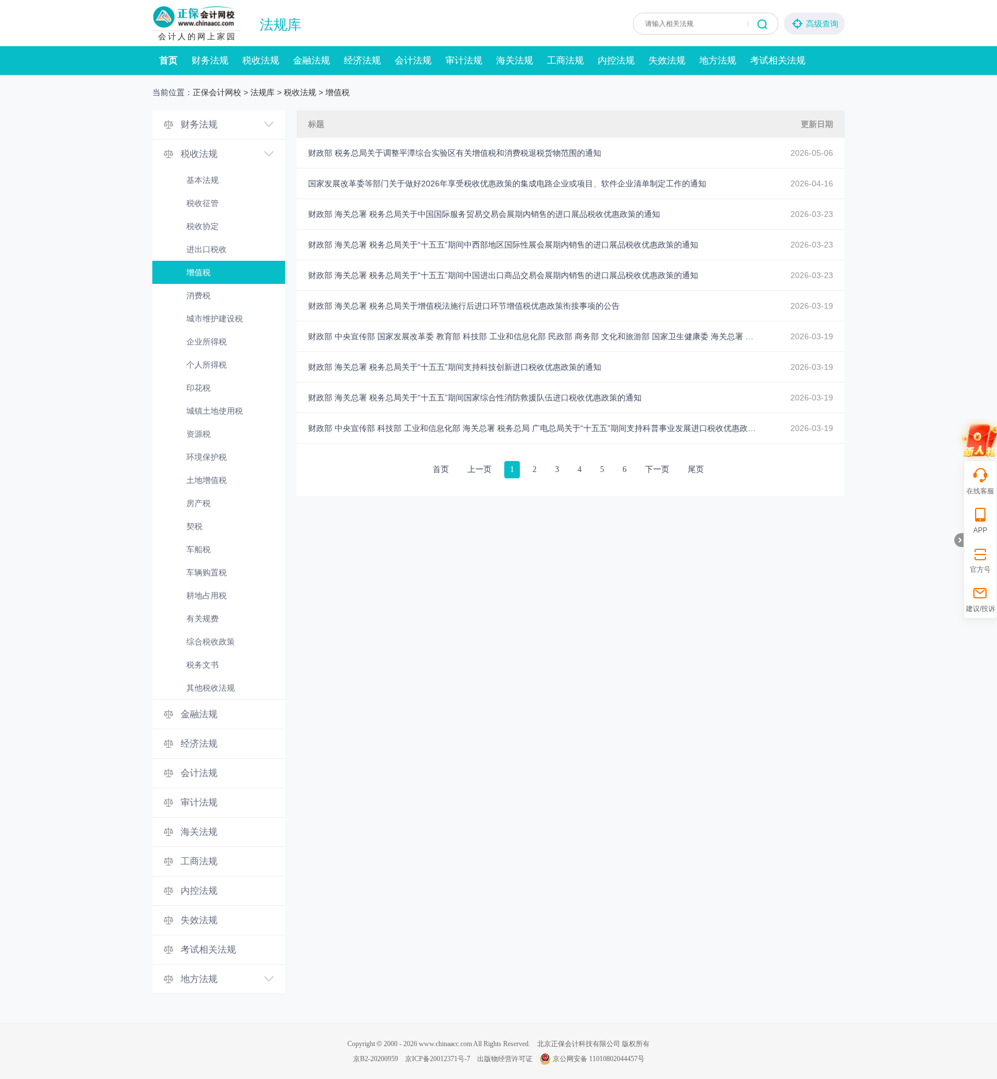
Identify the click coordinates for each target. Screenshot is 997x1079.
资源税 (198, 434)
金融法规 (311, 60)
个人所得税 (206, 364)
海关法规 (514, 60)
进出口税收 (206, 249)
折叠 (959, 540)
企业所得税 (206, 341)
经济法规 (362, 60)
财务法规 (210, 60)
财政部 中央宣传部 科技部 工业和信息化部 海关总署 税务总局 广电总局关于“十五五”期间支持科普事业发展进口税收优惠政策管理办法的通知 (533, 428)
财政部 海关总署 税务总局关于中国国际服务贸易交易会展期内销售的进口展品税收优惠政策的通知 (484, 214)
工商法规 (565, 60)
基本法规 (202, 180)
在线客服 (980, 491)
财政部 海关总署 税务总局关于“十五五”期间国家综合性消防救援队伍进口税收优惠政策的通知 (475, 397)
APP (980, 530)
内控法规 (616, 60)
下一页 (657, 469)
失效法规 (667, 60)
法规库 (280, 24)
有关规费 (202, 618)
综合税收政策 (210, 641)
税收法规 (260, 60)
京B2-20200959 (375, 1059)
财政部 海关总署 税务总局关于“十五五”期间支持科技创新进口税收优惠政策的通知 (454, 367)
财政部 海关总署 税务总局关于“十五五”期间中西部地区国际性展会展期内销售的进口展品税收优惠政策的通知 (503, 244)
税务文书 (202, 664)
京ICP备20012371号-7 (437, 1059)
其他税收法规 (210, 687)
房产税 (198, 503)
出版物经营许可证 (505, 1059)
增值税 (337, 92)
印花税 (198, 387)
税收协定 (202, 226)
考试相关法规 (777, 60)
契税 (194, 526)
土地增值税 (206, 480)
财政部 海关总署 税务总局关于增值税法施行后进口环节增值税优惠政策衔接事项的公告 (464, 305)
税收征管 (202, 203)
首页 (168, 60)
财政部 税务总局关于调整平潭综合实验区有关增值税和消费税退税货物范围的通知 (454, 153)
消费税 (198, 295)
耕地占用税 (206, 595)
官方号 (980, 569)
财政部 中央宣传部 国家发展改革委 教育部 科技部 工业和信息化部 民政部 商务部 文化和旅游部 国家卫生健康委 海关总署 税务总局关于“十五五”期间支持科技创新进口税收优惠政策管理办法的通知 (533, 336)
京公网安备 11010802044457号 (598, 1059)
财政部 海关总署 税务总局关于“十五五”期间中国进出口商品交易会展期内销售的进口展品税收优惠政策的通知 (503, 275)
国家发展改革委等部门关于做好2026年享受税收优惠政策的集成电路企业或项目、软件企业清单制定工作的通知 (507, 183)
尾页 (696, 469)
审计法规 (463, 60)
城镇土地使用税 (214, 410)
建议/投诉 (980, 609)
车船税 (198, 549)
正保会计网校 (217, 92)
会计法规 (413, 60)
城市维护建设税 (214, 318)
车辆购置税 (206, 572)
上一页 (479, 469)
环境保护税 (206, 457)
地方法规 (717, 60)
